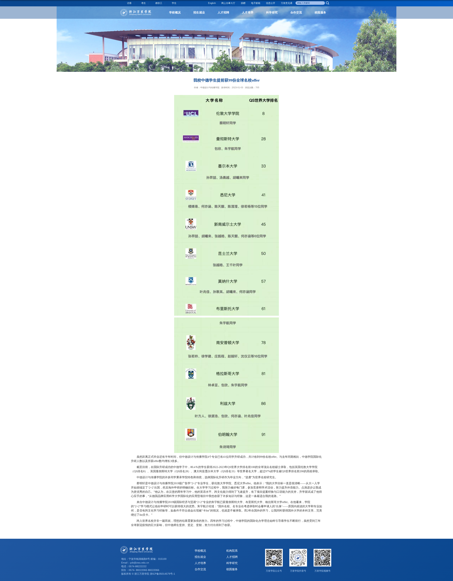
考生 (143, 3)
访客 (129, 3)
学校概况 (175, 12)
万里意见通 (286, 3)
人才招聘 (223, 12)
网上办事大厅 (228, 3)
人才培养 (248, 12)
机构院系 (232, 550)
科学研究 (272, 12)
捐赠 (243, 3)
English (212, 3)
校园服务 (320, 12)
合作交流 (296, 12)
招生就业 (199, 12)
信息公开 (270, 3)
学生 (174, 3)
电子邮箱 (255, 3)
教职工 (158, 3)
